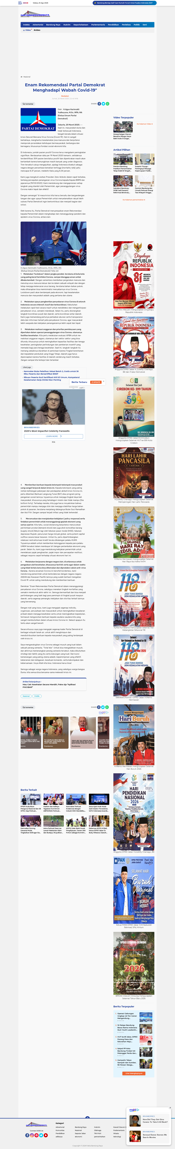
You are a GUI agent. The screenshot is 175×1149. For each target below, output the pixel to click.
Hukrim (66, 25)
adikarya (59, 1137)
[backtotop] (87, 1118)
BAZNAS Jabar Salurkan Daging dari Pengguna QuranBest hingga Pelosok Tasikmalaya (125, 3)
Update (96, 382)
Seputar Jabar (80, 1133)
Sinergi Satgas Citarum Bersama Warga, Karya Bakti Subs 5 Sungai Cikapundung (122, 136)
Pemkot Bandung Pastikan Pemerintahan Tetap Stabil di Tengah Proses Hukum (122, 168)
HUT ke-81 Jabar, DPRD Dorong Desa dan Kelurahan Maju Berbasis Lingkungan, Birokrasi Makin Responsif (127, 1039)
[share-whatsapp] (107, 104)
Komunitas (60, 1130)
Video (28, 30)
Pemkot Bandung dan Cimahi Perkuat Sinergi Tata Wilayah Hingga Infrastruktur (144, 190)
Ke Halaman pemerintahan (133, 200)
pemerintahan (99, 1137)
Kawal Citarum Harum (122, 1127)
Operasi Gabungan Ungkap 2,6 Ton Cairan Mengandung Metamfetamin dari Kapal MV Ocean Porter (127, 1015)
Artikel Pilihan (121, 149)
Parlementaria (98, 25)
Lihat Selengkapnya (133, 1073)
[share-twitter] (103, 104)
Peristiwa (126, 25)
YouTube (47, 1138)
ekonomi (78, 1137)
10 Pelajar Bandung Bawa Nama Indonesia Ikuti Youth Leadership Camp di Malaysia (127, 1027)
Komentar (29, 104)
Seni (145, 25)
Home (25, 3)
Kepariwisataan (81, 25)
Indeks (26, 25)
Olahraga (97, 1130)
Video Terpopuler (123, 117)
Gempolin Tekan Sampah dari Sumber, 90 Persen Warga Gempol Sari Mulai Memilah (126, 1062)
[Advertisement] (87, 53)
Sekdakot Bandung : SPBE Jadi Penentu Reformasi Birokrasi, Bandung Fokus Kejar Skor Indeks (121, 190)
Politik (137, 25)
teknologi (117, 1137)
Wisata (116, 1133)
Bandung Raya (53, 25)
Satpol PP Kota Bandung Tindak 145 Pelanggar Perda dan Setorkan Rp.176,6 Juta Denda (127, 1050)
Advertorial (38, 25)
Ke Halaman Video (144, 124)
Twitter (42, 1138)
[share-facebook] (99, 104)
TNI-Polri (97, 1133)
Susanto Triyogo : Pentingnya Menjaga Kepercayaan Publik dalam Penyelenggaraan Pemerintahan (144, 168)
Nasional (26, 696)
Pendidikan (113, 25)
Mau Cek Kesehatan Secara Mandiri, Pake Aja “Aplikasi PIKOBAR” (49, 685)
